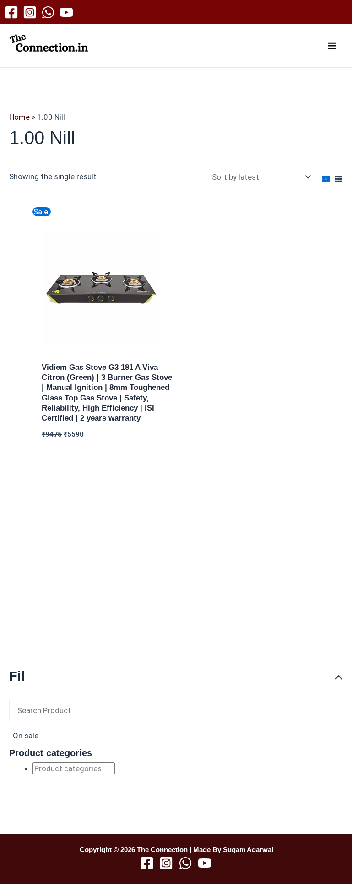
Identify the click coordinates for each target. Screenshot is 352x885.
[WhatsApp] (48, 12)
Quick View (108, 347)
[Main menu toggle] (332, 45)
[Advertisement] (175, 589)
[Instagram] (30, 12)
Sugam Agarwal (248, 849)
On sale (25, 735)
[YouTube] (66, 12)
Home (19, 117)
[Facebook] (11, 12)
